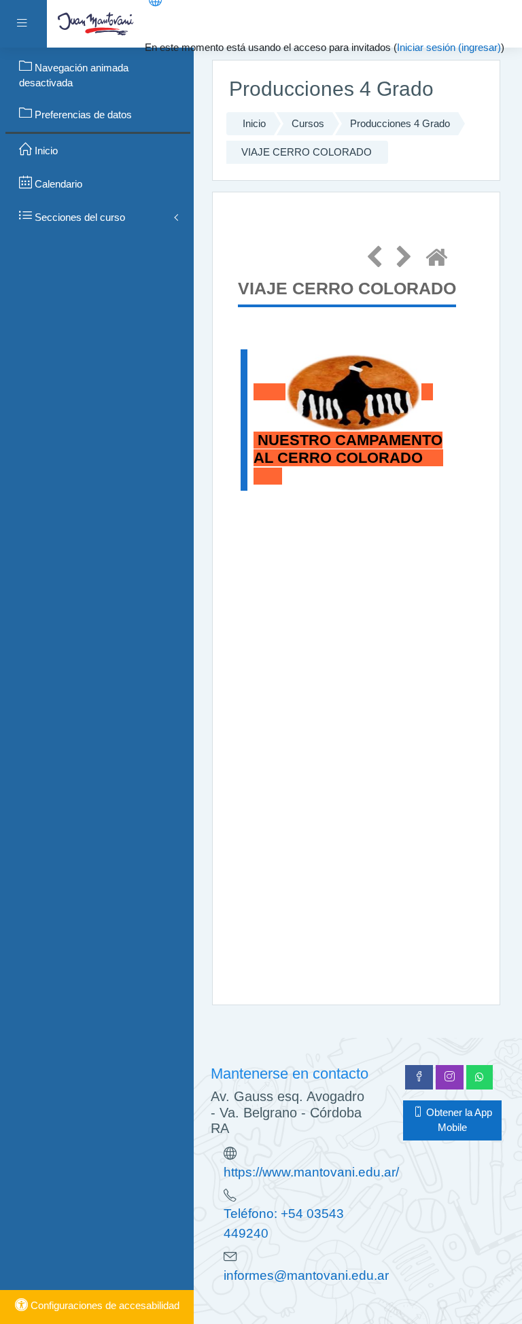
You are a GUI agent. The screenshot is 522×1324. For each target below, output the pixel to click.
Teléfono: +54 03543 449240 (284, 1223)
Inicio (254, 123)
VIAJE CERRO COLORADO (306, 152)
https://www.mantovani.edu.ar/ (311, 1172)
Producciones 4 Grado (400, 123)
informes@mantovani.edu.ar (306, 1275)
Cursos (308, 123)
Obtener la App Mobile (457, 1120)
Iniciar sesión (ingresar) (449, 47)
